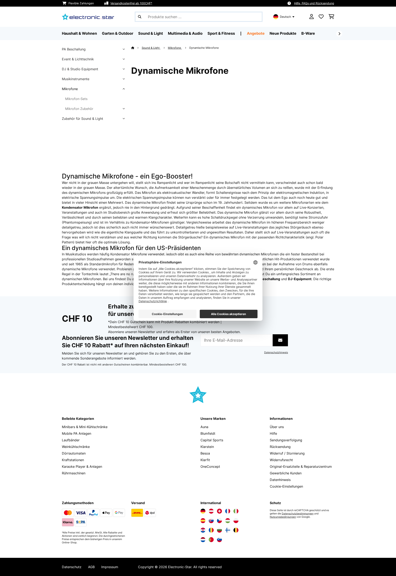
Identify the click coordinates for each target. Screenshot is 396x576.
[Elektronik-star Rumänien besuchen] (211, 530)
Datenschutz (71, 567)
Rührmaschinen (73, 473)
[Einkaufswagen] (331, 16)
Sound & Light (151, 47)
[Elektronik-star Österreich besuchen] (211, 511)
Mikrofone (70, 89)
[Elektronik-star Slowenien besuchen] (219, 539)
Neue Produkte (283, 33)
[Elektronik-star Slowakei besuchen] (211, 520)
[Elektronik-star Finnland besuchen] (227, 530)
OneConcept (210, 466)
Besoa (205, 453)
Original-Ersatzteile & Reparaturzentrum (301, 466)
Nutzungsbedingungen (283, 516)
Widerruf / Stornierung (287, 453)
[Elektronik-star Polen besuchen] (235, 520)
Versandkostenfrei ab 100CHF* (131, 3)
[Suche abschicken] (139, 16)
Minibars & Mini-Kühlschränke (84, 427)
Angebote (256, 33)
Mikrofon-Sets (76, 99)
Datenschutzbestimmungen (298, 513)
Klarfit (205, 460)
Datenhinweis (280, 480)
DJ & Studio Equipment (80, 69)
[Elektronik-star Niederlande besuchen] (202, 539)
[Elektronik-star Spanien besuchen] (202, 520)
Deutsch (285, 16)
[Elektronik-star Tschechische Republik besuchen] (219, 520)
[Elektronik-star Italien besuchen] (235, 511)
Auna (204, 427)
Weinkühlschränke (76, 447)
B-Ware (308, 33)
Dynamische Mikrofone (204, 47)
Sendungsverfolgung (286, 440)
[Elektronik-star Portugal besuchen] (211, 539)
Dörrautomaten (74, 453)
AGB (91, 567)
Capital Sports (211, 440)
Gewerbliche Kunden (286, 473)
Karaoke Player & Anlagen (82, 466)
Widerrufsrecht (281, 460)
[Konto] (311, 16)
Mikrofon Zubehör (79, 109)
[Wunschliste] (321, 16)
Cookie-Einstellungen (286, 486)
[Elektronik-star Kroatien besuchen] (202, 530)
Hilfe (273, 433)
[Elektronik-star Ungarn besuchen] (227, 520)
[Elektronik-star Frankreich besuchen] (227, 511)
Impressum (109, 567)
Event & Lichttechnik (78, 59)
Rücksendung (280, 447)
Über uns (277, 427)
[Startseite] (136, 47)
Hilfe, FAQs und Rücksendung (314, 3)
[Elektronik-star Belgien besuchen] (235, 530)
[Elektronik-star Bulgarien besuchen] (219, 530)
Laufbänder (71, 440)
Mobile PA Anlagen (76, 433)
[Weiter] (339, 34)
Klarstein (207, 447)
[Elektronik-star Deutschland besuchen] (202, 511)
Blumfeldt (207, 433)
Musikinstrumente (75, 79)
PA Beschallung (74, 49)
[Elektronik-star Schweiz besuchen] (219, 511)
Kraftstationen (73, 460)
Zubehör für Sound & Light (82, 119)
